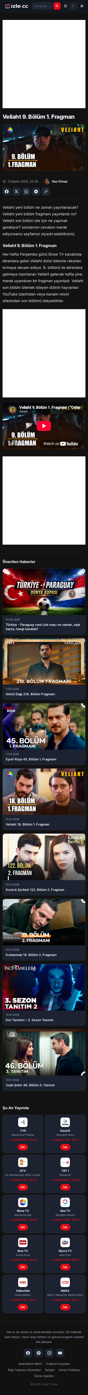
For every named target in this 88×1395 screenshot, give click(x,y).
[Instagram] (49, 1353)
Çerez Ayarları (44, 1376)
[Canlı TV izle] (17, 6)
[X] (16, 191)
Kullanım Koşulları (58, 1363)
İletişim (50, 1370)
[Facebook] (7, 191)
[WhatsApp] (26, 191)
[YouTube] (60, 1353)
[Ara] (57, 6)
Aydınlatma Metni (30, 1363)
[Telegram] (36, 191)
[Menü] (81, 6)
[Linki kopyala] (46, 191)
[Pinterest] (38, 1353)
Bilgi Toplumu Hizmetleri (24, 1370)
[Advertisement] (44, 64)
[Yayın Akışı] (65, 6)
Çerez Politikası (69, 1370)
